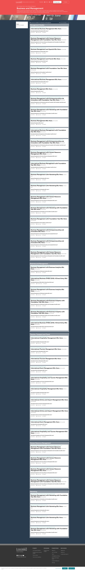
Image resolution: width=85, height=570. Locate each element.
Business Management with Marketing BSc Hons (40, 178)
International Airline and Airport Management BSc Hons (41, 403)
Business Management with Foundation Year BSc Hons (41, 72)
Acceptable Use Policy (56, 556)
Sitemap (53, 562)
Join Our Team (54, 552)
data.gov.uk (63, 550)
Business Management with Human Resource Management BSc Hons (44, 156)
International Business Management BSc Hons (39, 81)
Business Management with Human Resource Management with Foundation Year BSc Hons (48, 42)
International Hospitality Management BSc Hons (40, 341)
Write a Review (58, 2)
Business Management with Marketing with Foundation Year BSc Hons (44, 113)
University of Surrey (22, 6)
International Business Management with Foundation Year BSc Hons (43, 167)
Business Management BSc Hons (37, 91)
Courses (26, 6)
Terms (53, 554)
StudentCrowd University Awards (37, 553)
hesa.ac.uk (63, 552)
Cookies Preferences (55, 560)
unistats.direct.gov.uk (64, 554)
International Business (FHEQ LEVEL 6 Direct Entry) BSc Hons (42, 282)
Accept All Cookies (71, 568)
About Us (53, 550)
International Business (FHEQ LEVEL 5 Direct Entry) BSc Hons (42, 326)
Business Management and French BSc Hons (39, 61)
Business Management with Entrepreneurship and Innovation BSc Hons (44, 233)
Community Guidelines (37, 557)
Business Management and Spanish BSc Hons (39, 51)
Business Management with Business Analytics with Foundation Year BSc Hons (45, 304)
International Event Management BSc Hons (39, 370)
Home (18, 6)
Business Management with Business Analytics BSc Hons (41, 271)
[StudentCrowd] (19, 2)
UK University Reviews (37, 550)
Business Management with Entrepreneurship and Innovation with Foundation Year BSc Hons (48, 102)
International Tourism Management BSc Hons (39, 351)
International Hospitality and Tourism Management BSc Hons (42, 381)
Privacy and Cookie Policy (55, 558)
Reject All (64, 568)
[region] (42, 568)
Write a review (35, 555)
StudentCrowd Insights (46, 551)
